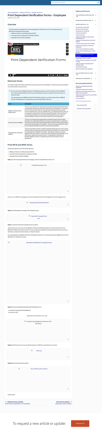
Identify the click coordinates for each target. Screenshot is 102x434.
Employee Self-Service (25, 12)
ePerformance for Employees (84, 78)
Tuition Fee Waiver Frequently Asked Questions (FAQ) (84, 64)
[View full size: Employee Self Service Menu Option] (38, 204)
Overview (12, 24)
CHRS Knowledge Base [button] (8, 1)
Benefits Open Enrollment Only (84, 20)
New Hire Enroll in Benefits (82, 29)
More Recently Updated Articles (83, 101)
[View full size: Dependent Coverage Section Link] (38, 217)
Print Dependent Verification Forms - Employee (37, 15)
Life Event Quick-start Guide (82, 27)
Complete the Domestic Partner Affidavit (85, 43)
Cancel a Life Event (80, 35)
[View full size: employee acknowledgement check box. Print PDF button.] (38, 330)
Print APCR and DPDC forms (20, 144)
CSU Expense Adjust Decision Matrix (84, 89)
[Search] (98, 3)
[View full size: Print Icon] (38, 354)
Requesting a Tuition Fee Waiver (83, 58)
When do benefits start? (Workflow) (84, 69)
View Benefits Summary (81, 67)
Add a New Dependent (81, 33)
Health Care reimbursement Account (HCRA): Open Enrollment (86, 95)
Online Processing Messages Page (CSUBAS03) (84, 86)
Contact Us (81, 423)
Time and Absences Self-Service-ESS (85, 15)
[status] (38, 33)
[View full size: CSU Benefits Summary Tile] (38, 178)
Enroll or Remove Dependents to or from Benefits (85, 51)
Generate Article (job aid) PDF (84, 108)
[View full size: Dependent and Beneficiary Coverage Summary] (38, 272)
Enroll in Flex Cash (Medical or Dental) (84, 49)
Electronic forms (15, 81)
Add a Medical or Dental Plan (82, 31)
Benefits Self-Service (37, 12)
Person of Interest (80, 98)
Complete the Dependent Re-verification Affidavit (85, 41)
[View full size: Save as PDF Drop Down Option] (38, 379)
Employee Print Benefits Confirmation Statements (85, 46)
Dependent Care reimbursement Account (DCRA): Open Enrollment (85, 92)
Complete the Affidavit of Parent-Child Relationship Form (85, 37)
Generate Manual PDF (82, 105)
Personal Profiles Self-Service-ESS (84, 73)
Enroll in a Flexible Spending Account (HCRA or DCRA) (86, 61)
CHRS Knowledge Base (13, 12)
